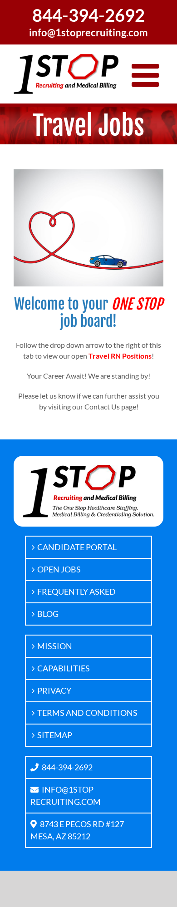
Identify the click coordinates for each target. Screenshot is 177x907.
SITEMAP (54, 735)
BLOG (48, 614)
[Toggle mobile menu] (147, 75)
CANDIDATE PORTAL (77, 547)
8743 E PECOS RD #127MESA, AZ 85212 (77, 830)
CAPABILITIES (63, 668)
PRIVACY (54, 690)
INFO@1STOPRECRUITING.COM (65, 795)
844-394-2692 (67, 767)
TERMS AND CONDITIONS (87, 713)
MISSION (54, 646)
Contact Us (102, 406)
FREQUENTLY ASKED (76, 591)
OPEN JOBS (59, 569)
